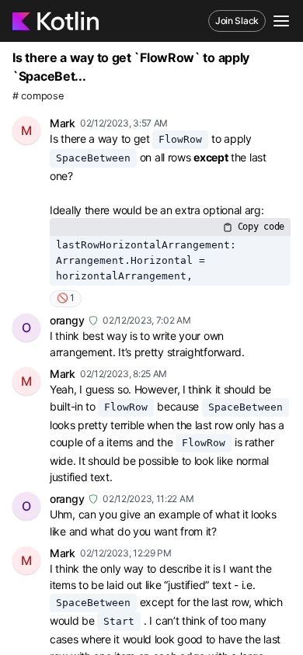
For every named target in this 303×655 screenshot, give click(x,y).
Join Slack (237, 20)
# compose (37, 96)
